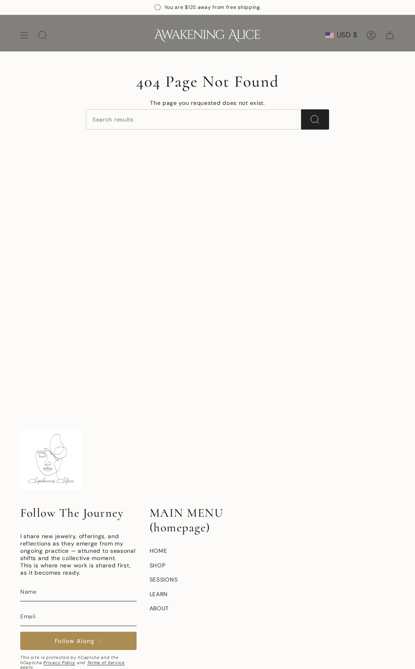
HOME (158, 550)
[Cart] (390, 35)
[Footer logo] (50, 459)
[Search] (315, 119)
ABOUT (159, 608)
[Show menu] (24, 35)
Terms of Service (106, 662)
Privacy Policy (59, 662)
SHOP (158, 565)
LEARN (159, 594)
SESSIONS (164, 579)
